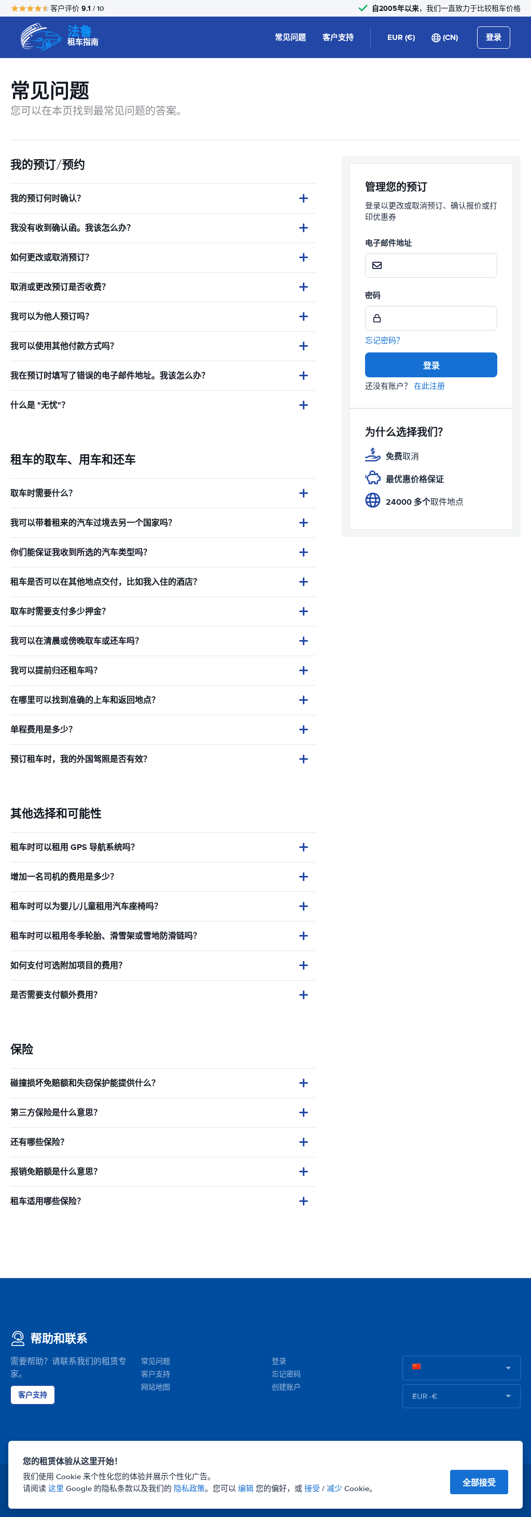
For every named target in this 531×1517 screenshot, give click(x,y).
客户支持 (338, 37)
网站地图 (155, 1387)
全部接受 (479, 1482)
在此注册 (429, 386)
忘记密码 (286, 1374)
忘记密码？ (384, 340)
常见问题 (290, 37)
